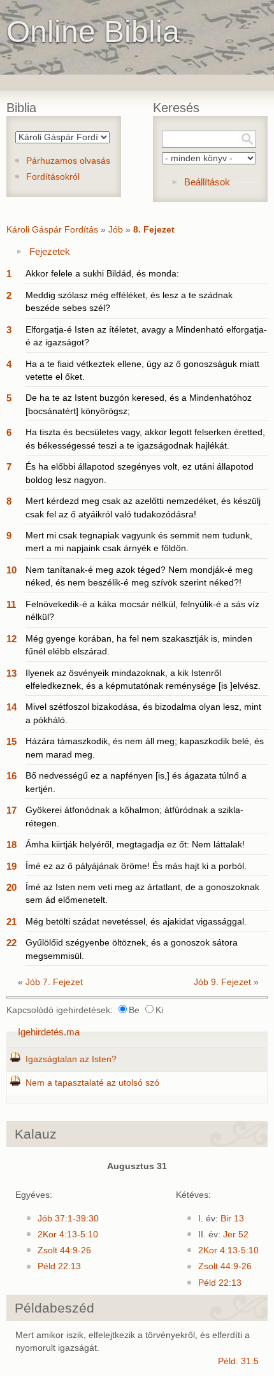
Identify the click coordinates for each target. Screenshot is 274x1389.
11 (11, 604)
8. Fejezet (154, 229)
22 (11, 942)
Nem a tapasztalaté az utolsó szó (92, 1083)
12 (11, 638)
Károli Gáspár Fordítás (52, 229)
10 (11, 570)
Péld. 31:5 (238, 1361)
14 (11, 707)
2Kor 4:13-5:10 (68, 1234)
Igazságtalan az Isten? (71, 1059)
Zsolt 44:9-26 (64, 1250)
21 (11, 921)
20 (11, 887)
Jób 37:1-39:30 (68, 1218)
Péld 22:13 (59, 1266)
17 (11, 810)
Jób (115, 229)
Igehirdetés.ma (49, 1031)
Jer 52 (236, 1234)
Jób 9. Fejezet (222, 982)
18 (11, 844)
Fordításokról (53, 177)
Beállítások (207, 181)
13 (11, 673)
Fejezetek (49, 251)
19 (11, 866)
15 (11, 741)
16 (11, 775)
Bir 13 (232, 1218)
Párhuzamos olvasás (68, 161)
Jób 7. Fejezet (54, 982)
